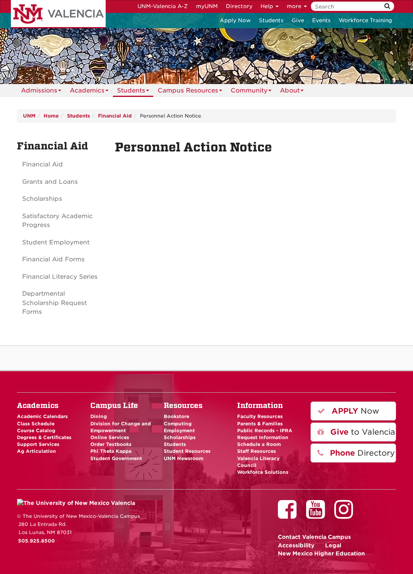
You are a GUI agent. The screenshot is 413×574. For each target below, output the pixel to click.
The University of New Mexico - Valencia (58, 14)
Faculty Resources (260, 416)
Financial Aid (115, 116)
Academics (87, 90)
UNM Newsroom (183, 458)
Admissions (39, 90)
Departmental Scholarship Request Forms (54, 302)
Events (321, 20)
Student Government (116, 458)
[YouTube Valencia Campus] (318, 515)
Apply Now (235, 20)
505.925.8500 (36, 541)
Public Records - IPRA (264, 430)
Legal (333, 545)
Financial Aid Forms (53, 259)
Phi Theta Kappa (110, 451)
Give (298, 20)
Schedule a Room (259, 444)
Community (249, 90)
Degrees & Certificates (44, 437)
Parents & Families (260, 424)
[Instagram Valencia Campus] (346, 515)
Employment (179, 430)
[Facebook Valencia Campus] (290, 515)
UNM (29, 116)
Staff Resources (256, 451)
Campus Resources (188, 90)
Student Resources (187, 451)
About (290, 90)
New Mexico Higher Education (321, 553)
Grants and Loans (50, 181)
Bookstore (176, 416)
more (295, 6)
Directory (239, 6)
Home (51, 116)
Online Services (109, 437)
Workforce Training (365, 20)
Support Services (38, 444)
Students (271, 20)
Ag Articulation (36, 451)
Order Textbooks (110, 444)
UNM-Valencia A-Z (163, 6)
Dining (98, 416)
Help (268, 6)
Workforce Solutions (262, 472)
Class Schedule (35, 424)
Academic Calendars (42, 416)
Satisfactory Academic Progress (57, 220)
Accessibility (296, 545)
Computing (178, 424)
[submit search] (387, 6)
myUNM (207, 6)
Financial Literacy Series (60, 276)
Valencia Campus (314, 537)
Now (354, 411)
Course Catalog (36, 430)
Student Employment (56, 242)
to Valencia (361, 432)
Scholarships (42, 198)
